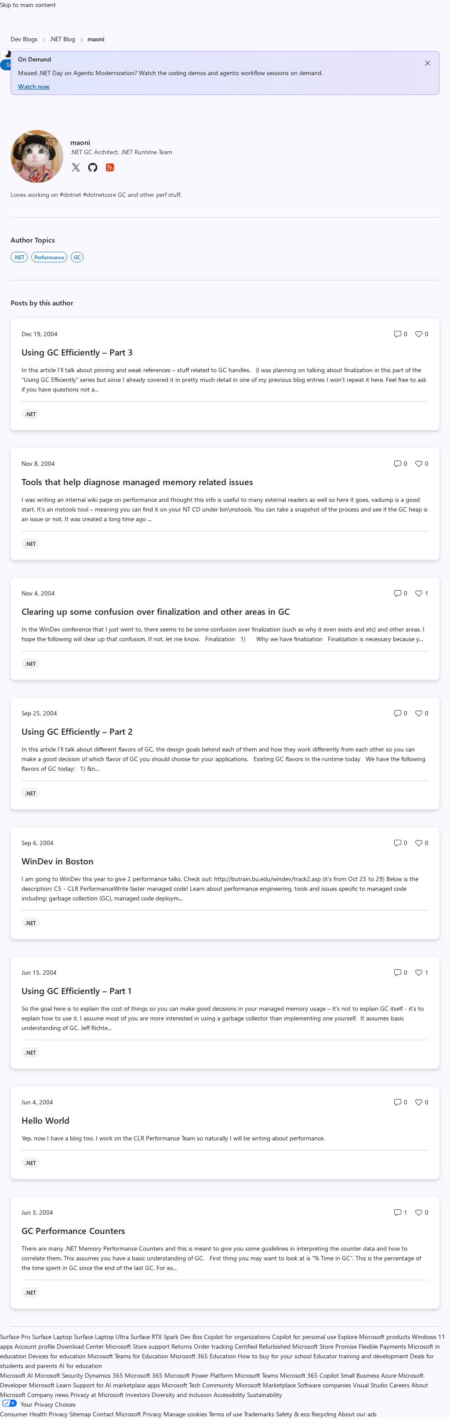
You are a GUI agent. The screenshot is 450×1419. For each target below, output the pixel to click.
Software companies (324, 1385)
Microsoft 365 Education (203, 1356)
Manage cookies (185, 1414)
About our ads (357, 1414)
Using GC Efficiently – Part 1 (76, 990)
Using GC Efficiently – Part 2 (77, 731)
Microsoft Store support (137, 1346)
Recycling (324, 1414)
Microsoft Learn (50, 1385)
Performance (49, 257)
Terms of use (225, 1414)
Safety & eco (293, 1414)
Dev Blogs (24, 39)
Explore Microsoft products (374, 1336)
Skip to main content (28, 4)
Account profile (35, 1346)
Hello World (45, 1120)
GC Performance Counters (73, 1230)
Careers (399, 1385)
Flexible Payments (382, 1346)
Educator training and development (360, 1356)
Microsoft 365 (144, 1375)
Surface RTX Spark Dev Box (166, 1336)
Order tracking (213, 1346)
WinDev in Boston (58, 861)
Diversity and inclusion (182, 1394)
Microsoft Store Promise (324, 1346)
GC (77, 257)
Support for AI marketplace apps (116, 1385)
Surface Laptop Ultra (101, 1336)
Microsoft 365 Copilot (309, 1375)
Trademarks (259, 1414)
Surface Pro (15, 1336)
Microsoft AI (16, 1375)
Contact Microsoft (117, 1414)
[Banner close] (427, 63)
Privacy (153, 1414)
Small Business (360, 1375)
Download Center (80, 1346)
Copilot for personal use (304, 1336)
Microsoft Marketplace (266, 1385)
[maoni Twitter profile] (75, 170)
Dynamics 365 (104, 1375)
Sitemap (80, 1414)
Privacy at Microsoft (96, 1394)
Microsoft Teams (256, 1375)
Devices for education (57, 1356)
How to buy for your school (275, 1356)
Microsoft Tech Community (198, 1385)
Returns (181, 1346)
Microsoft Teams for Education (127, 1356)
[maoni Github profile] (93, 170)
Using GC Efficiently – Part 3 (77, 352)
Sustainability (264, 1394)
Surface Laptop (52, 1336)
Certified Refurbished (262, 1346)
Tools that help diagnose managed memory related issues (137, 481)
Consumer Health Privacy (34, 1414)
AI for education (80, 1365)
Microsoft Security (59, 1375)
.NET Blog (62, 39)
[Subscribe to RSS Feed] (110, 170)
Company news (48, 1394)
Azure (388, 1375)
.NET (19, 257)
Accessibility (229, 1394)
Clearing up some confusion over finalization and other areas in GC (156, 611)
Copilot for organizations (237, 1336)
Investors (137, 1394)
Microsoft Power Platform (198, 1375)
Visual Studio (370, 1385)
